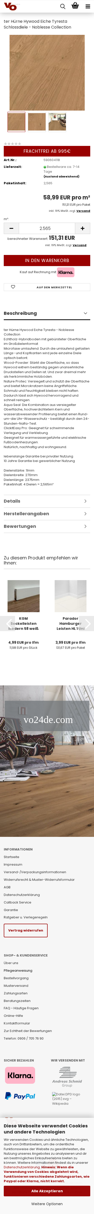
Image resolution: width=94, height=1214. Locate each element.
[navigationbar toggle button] (87, 6)
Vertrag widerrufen (25, 930)
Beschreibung (20, 313)
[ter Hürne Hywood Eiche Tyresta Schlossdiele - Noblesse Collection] (47, 72)
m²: (6, 219)
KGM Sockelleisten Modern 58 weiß (23, 623)
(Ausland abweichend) (61, 176)
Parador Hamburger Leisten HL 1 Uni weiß (70, 623)
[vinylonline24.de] (10, 6)
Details (12, 501)
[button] (7, 623)
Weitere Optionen (47, 1203)
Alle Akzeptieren (47, 1191)
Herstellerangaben (26, 513)
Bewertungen (20, 526)
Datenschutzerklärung (22, 1167)
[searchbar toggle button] (62, 6)
